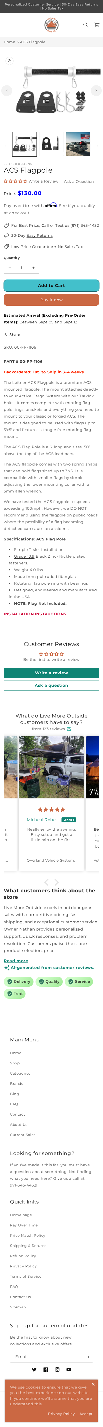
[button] (6, 24)
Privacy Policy (23, 1266)
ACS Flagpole (32, 42)
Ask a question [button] (51, 685)
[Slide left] (6, 90)
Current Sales (23, 1135)
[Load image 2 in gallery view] (51, 144)
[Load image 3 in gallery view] (78, 144)
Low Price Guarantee (32, 246)
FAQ (14, 1104)
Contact (17, 1114)
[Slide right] (96, 90)
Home (9, 42)
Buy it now (51, 299)
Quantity (12, 258)
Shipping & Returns (28, 1245)
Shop (15, 1063)
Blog (14, 1094)
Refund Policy (23, 1256)
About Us (19, 1124)
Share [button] (15, 334)
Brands (16, 1083)
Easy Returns (39, 235)
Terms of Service (26, 1276)
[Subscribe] (87, 1357)
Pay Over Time (24, 1225)
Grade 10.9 (24, 556)
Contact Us (20, 1297)
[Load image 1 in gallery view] (24, 144)
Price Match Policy (28, 1235)
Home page (21, 1215)
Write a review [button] (51, 673)
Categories (20, 1073)
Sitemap (18, 1307)
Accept (86, 1414)
